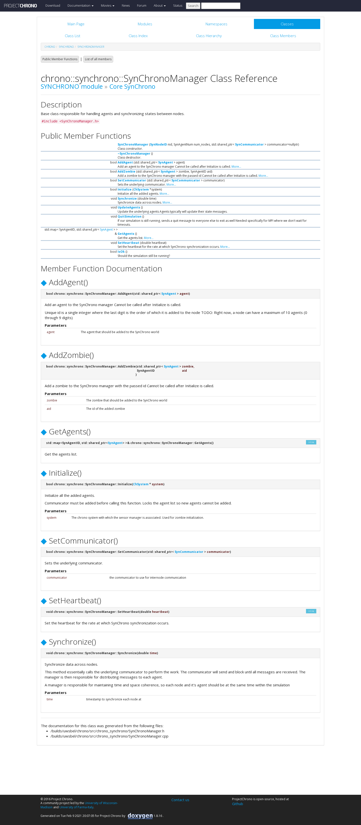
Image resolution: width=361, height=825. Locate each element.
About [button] (158, 5)
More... (236, 166)
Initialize (125, 189)
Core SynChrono (132, 86)
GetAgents (126, 234)
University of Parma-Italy (76, 807)
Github (237, 803)
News (126, 5)
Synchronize (127, 198)
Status (177, 5)
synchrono (66, 46)
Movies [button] (106, 5)
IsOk (121, 252)
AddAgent (125, 162)
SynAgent (165, 162)
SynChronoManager (91, 46)
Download (52, 5)
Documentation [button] (79, 5)
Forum (141, 5)
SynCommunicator (249, 144)
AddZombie (126, 171)
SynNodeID (158, 144)
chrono (50, 46)
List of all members (98, 59)
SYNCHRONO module (72, 86)
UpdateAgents (129, 207)
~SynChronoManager (134, 153)
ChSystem (141, 189)
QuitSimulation (129, 216)
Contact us (180, 799)
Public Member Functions (59, 59)
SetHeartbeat (128, 243)
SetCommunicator (132, 180)
